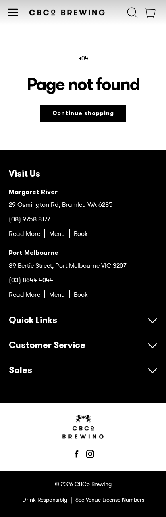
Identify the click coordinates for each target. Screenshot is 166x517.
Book (81, 233)
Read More (24, 233)
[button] (13, 12)
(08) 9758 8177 (29, 219)
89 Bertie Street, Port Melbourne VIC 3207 (67, 265)
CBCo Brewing (93, 484)
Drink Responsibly (44, 499)
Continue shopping (83, 113)
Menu (57, 233)
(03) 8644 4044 (31, 280)
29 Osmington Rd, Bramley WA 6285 (61, 204)
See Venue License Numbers (109, 499)
